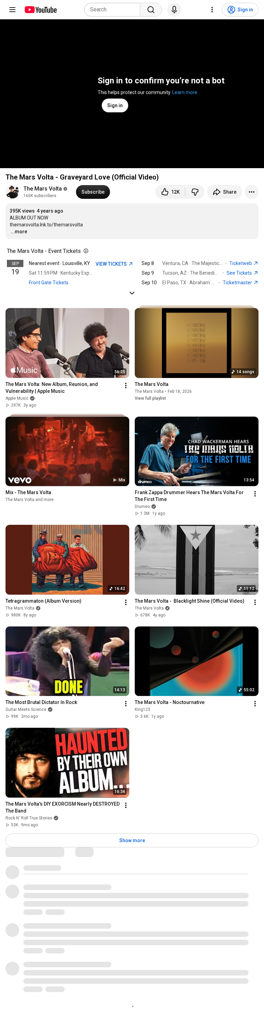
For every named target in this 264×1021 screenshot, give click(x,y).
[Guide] (12, 10)
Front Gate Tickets (48, 282)
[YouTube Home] (40, 9)
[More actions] (251, 192)
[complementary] (84, 251)
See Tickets (240, 273)
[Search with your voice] (174, 10)
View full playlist (150, 398)
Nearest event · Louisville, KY (59, 263)
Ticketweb (241, 263)
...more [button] (19, 231)
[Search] (151, 10)
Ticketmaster (238, 282)
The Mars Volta (42, 188)
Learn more (184, 92)
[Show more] (132, 293)
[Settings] (212, 10)
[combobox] (114, 10)
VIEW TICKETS (112, 264)
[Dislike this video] (195, 192)
